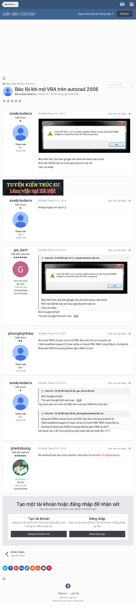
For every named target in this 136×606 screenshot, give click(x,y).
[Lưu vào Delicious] (27, 568)
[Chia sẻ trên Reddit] (32, 568)
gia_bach (21, 250)
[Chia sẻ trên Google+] (16, 568)
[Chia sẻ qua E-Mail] (43, 568)
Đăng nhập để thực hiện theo (20, 83)
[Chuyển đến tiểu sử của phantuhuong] (21, 468)
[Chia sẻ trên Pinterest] (49, 568)
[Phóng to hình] (84, 135)
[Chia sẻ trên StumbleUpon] (38, 568)
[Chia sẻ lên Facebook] (10, 568)
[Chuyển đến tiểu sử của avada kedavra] (8, 91)
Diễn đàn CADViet (19, 14)
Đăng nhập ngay (97, 534)
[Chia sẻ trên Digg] (21, 568)
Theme (62, 593)
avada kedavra (27, 94)
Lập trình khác (71, 94)
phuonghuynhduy (20, 333)
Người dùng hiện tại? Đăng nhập (95, 14)
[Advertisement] (68, 46)
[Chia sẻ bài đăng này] (130, 113)
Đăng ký (124, 13)
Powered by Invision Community (68, 601)
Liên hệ (75, 593)
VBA (75, 316)
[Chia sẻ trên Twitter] (5, 568)
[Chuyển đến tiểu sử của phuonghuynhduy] (21, 353)
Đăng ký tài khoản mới (39, 534)
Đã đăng (51, 113)
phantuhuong (20, 448)
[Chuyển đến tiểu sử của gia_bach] (21, 269)
